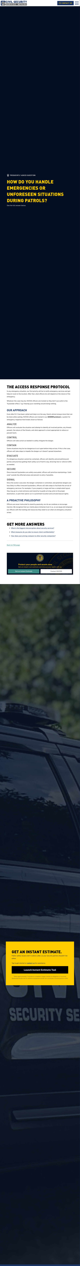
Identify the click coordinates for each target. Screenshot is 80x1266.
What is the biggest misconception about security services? (32, 528)
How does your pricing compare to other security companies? (33, 536)
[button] (77, 3)
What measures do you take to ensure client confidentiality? (32, 532)
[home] (14, 3)
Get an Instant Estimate (23, 571)
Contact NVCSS (56, 571)
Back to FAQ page (13, 545)
